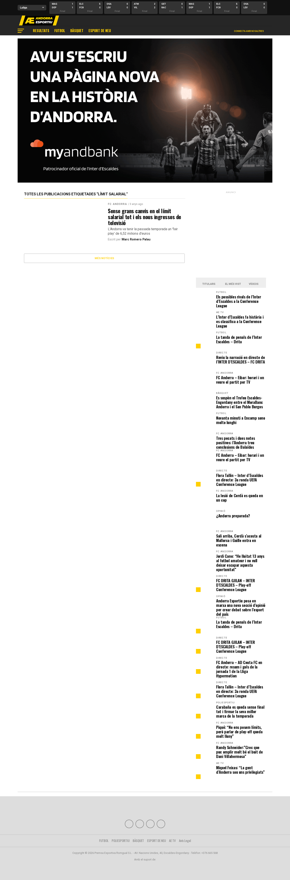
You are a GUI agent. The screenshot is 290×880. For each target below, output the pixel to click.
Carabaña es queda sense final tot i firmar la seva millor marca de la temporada (240, 711)
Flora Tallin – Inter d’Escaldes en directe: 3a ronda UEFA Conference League (239, 479)
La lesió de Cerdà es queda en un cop (239, 498)
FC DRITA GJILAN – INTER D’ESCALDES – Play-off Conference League (235, 585)
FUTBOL (59, 30)
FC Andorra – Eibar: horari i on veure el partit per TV (240, 380)
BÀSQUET (76, 30)
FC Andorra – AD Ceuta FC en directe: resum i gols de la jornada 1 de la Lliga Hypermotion (239, 668)
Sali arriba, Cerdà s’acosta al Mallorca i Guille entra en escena (238, 540)
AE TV (172, 840)
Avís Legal (185, 840)
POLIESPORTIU (121, 840)
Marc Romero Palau (136, 239)
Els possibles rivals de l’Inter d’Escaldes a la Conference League (238, 301)
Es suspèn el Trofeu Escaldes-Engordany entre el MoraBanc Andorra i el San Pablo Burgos (239, 402)
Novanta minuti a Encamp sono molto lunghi (240, 420)
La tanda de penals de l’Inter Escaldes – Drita (239, 339)
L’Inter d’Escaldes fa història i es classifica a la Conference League (239, 321)
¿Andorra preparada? (233, 515)
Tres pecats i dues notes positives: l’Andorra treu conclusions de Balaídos (235, 442)
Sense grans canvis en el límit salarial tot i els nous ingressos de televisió (144, 217)
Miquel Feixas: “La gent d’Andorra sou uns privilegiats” (240, 770)
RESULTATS (41, 30)
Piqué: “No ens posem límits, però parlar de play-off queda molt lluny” (239, 731)
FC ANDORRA (117, 204)
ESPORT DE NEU (100, 30)
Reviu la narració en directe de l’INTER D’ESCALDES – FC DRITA (240, 359)
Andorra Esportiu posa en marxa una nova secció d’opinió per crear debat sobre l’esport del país (240, 607)
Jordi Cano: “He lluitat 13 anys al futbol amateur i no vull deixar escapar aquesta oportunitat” (240, 562)
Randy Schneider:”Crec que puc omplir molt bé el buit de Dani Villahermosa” (239, 751)
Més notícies (104, 258)
